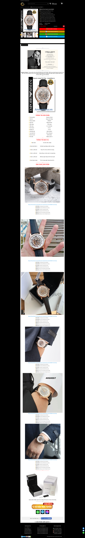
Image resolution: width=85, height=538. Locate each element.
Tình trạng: (41, 24)
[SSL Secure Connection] (29, 536)
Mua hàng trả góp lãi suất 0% (52, 31)
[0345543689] (83, 533)
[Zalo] (83, 530)
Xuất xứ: (40, 23)
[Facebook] (83, 528)
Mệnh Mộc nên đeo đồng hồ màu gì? (42, 529)
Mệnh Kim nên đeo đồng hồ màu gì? (42, 533)
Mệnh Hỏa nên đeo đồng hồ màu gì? (42, 530)
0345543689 (54, 3)
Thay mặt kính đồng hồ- (28, 530)
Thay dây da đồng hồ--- (28, 529)
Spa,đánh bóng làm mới (28, 533)
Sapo (61, 536)
